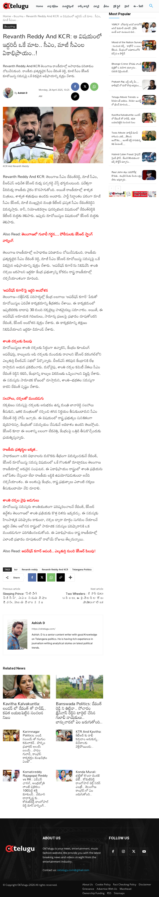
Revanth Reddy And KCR (55, 569)
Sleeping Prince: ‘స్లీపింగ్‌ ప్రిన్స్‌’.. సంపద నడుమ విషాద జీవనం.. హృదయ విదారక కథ (25, 598)
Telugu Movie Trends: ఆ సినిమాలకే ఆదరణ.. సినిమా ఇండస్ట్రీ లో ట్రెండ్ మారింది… (126, 100)
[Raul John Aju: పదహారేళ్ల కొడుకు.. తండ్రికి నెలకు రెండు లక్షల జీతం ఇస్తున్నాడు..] (149, 175)
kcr (16, 569)
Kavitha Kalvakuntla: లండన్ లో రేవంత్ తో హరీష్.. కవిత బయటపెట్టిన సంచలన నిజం (24, 710)
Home (7, 16)
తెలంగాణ (18, 16)
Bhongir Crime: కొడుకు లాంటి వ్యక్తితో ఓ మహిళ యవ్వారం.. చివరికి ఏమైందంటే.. (126, 67)
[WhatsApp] (94, 87)
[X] (85, 87)
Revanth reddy (30, 569)
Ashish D (22, 92)
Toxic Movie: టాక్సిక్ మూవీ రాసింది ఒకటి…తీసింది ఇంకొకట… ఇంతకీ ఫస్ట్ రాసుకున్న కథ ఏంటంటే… (126, 138)
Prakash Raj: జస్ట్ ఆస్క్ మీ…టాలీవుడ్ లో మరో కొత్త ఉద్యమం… (127, 83)
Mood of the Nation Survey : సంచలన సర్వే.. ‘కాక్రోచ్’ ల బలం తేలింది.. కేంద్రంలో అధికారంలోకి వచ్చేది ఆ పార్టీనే (127, 48)
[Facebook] (75, 87)
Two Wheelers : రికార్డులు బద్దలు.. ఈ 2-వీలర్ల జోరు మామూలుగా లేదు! (82, 598)
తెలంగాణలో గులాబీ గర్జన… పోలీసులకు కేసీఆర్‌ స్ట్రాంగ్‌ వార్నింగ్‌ (48, 237)
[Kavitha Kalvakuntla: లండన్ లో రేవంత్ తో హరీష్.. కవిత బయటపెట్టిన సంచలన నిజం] (26, 687)
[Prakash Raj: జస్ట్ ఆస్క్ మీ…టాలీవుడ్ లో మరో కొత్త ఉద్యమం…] (149, 85)
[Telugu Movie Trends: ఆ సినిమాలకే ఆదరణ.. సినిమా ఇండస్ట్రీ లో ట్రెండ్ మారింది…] (149, 100)
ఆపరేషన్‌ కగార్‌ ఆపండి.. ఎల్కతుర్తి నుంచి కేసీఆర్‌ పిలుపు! (59, 551)
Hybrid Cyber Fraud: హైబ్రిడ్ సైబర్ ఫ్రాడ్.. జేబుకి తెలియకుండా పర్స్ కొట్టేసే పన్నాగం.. (126, 158)
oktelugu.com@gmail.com (73, 870)
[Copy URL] (75, 96)
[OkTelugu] (15, 6)
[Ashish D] (8, 93)
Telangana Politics (82, 569)
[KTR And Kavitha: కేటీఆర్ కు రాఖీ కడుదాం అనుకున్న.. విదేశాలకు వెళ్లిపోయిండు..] (64, 735)
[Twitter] (134, 851)
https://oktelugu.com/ (43, 628)
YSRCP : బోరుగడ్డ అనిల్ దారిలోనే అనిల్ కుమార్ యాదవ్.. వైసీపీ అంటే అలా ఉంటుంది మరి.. (127, 28)
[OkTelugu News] (20, 848)
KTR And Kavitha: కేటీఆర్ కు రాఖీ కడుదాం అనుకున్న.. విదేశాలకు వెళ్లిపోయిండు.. (89, 739)
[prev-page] (111, 188)
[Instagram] (123, 851)
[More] (70, 577)
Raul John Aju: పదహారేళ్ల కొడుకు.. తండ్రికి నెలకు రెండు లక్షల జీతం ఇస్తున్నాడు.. (127, 175)
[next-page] (118, 188)
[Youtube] (144, 851)
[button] (151, 6)
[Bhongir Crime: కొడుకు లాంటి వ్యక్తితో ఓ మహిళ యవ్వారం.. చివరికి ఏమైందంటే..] (149, 67)
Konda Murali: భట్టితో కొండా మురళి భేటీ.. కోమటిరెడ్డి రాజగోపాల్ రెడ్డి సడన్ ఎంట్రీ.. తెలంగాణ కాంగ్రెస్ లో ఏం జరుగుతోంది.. (88, 782)
